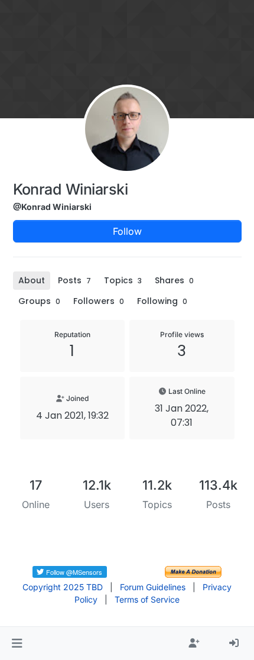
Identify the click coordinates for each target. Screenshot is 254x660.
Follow (127, 231)
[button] (17, 643)
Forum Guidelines (152, 587)
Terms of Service (147, 599)
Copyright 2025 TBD (62, 587)
